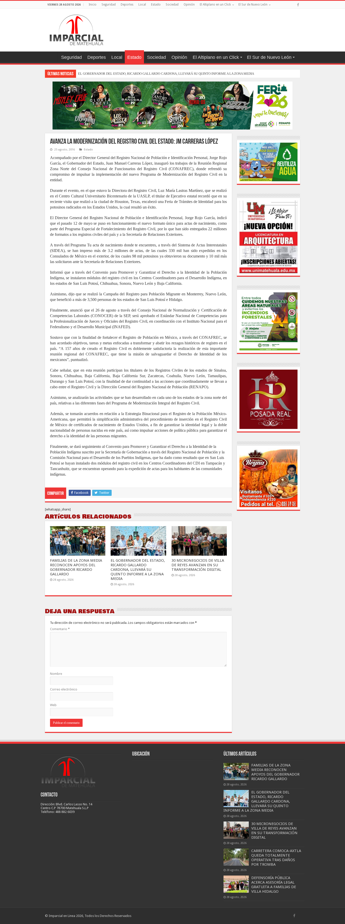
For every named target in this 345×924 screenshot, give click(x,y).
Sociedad (172, 4)
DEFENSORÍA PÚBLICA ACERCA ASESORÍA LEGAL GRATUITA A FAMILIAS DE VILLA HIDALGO (273, 885)
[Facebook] (298, 5)
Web (53, 705)
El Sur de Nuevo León (252, 4)
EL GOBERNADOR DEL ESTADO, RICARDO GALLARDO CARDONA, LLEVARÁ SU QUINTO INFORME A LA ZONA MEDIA (166, 73)
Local (142, 4)
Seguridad (109, 4)
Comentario (60, 629)
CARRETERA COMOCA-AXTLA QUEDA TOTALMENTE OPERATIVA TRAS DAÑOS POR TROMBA (276, 858)
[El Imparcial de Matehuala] (76, 29)
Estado (156, 4)
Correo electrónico (63, 689)
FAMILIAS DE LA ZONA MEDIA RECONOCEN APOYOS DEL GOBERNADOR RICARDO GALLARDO (76, 567)
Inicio (92, 4)
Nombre (56, 674)
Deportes (127, 4)
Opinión (189, 4)
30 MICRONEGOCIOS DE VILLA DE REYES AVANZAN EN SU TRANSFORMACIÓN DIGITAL (197, 565)
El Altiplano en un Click (215, 4)
